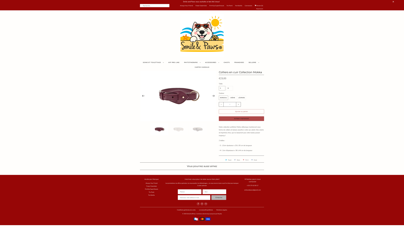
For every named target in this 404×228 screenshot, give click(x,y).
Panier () (259, 5)
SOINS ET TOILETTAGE (152, 62)
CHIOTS (227, 62)
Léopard (241, 98)
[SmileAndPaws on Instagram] (202, 203)
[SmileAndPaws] (202, 36)
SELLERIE (253, 62)
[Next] (213, 96)
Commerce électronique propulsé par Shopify (209, 214)
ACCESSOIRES (211, 62)
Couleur (221, 93)
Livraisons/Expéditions (206, 210)
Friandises (239, 62)
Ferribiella (238, 5)
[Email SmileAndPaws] (205, 203)
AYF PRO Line (173, 62)
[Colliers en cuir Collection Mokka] (178, 96)
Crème (232, 98)
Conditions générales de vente (186, 210)
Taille (221, 84)
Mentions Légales (221, 210)
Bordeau (223, 98)
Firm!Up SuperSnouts (216, 5)
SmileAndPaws (191, 214)
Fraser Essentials (201, 5)
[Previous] (143, 96)
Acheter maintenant (241, 118)
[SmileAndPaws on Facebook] (198, 203)
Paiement (259, 9)
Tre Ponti (230, 5)
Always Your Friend (186, 5)
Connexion (248, 5)
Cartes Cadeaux (202, 67)
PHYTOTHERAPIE (191, 62)
